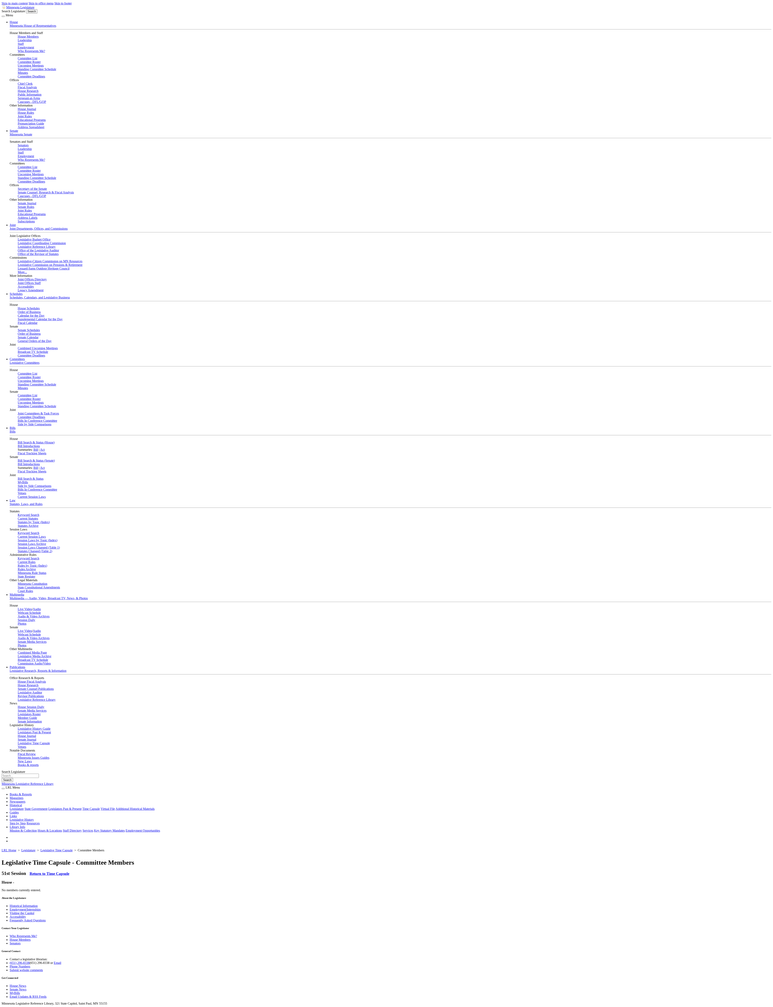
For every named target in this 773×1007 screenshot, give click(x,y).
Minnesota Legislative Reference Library (28, 784)
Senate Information (30, 721)
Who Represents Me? (31, 51)
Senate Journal (27, 203)
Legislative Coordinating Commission (42, 243)
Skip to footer (63, 3)
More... (22, 272)
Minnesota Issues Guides (33, 757)
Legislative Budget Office (34, 239)
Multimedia (17, 594)
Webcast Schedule (29, 612)
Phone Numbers (20, 966)
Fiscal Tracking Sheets (32, 453)
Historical (16, 805)
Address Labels (27, 217)
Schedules (16, 294)
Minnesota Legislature (20, 7)
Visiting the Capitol (22, 913)
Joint (13, 225)
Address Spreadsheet (31, 127)
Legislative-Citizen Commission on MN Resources (50, 261)
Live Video (25, 609)
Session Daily (26, 620)
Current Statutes (28, 518)
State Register (26, 576)
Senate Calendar (28, 337)
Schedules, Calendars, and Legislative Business (40, 297)
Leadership (25, 40)
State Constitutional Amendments (39, 587)
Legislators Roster (29, 714)
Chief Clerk (25, 83)
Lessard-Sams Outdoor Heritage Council (43, 268)
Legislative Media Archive (34, 656)
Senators (23, 145)
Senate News (18, 989)
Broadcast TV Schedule (33, 352)
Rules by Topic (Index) (32, 565)
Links (13, 816)
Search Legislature (13, 11)
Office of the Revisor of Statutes (38, 254)
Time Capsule (91, 809)
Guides (14, 812)
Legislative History (22, 819)
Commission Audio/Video (34, 663)
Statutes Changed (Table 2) (35, 551)
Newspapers (17, 801)
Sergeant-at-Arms (29, 98)
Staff (21, 43)
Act (42, 449)
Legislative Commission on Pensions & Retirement (50, 265)
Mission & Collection (23, 830)
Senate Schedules (29, 330)
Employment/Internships (25, 909)
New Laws (25, 761)
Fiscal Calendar (27, 323)
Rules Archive (27, 569)
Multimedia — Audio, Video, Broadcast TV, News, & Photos (49, 598)
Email (57, 963)
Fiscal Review (27, 754)
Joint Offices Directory (32, 279)
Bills (13, 428)
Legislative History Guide (34, 728)
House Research (28, 91)
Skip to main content (15, 3)
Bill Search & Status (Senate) (36, 460)
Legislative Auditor (30, 692)
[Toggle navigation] (3, 16)
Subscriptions (26, 221)
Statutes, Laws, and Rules (26, 504)
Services (88, 830)
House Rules (26, 112)
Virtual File (108, 809)
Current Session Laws (32, 496)
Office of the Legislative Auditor (38, 250)
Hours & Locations (50, 830)
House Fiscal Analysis (32, 681)
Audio (37, 609)
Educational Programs (32, 120)
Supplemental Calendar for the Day (40, 319)
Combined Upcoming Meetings (38, 348)
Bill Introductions (29, 446)
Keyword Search (28, 515)
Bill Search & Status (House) (36, 442)
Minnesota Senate (21, 134)
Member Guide (27, 718)
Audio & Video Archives (34, 616)
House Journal (27, 109)
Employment (26, 47)
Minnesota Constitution (32, 583)
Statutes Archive (28, 525)
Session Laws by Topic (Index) (37, 540)
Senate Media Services (32, 641)
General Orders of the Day (35, 341)
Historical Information (24, 906)
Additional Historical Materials (135, 809)
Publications (17, 667)
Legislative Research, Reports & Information (38, 670)
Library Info (17, 827)
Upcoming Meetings (31, 65)
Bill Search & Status (30, 478)
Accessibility (26, 286)
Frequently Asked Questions (28, 920)
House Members (28, 36)
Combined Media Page (32, 652)
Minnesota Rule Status (32, 573)
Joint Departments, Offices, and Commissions (39, 228)
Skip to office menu (41, 3)
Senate (14, 130)
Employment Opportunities (143, 830)
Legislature (17, 809)
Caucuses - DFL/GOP (32, 101)
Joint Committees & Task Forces (38, 413)
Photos (22, 623)
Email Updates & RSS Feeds (28, 996)
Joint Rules (25, 116)
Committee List (27, 58)
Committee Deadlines (31, 76)
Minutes (23, 72)
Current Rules (26, 562)
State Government (36, 809)
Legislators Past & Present (34, 732)
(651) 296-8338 (20, 963)
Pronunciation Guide (31, 123)
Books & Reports (21, 794)
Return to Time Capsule (49, 874)
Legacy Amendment (30, 290)
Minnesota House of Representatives (33, 25)
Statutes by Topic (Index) (34, 522)
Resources (33, 823)
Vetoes (22, 493)
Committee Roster (29, 62)
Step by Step (18, 823)
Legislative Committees (24, 362)
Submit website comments (26, 970)
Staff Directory (72, 830)
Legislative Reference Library (37, 246)
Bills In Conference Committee (37, 420)
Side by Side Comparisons (34, 424)
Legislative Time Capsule (34, 743)
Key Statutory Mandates (109, 830)
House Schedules (29, 308)
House (14, 22)
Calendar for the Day (31, 315)
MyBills (23, 482)
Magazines (16, 798)
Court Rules (25, 591)
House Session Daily (31, 707)
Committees (17, 359)
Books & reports (28, 765)
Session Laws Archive (32, 544)
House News (18, 985)
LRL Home (9, 850)
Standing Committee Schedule (37, 69)
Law (13, 500)
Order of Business (29, 312)
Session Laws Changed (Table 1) (39, 547)
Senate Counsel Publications (36, 689)
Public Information (29, 94)
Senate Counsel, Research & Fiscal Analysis (46, 192)
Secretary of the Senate (32, 188)
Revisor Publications (31, 696)
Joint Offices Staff (29, 283)
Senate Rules (26, 207)
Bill (35, 449)
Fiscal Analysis (27, 87)
